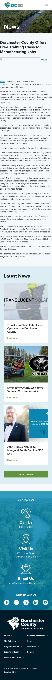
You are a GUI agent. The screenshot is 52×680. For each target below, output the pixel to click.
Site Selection (10, 641)
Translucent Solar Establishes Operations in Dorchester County (25, 328)
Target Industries (11, 646)
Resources (31, 646)
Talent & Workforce (12, 657)
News (29, 641)
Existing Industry (11, 651)
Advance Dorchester (36, 635)
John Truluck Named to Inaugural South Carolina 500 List (25, 450)
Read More (12, 338)
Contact (30, 651)
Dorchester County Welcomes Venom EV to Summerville (25, 389)
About (7, 635)
